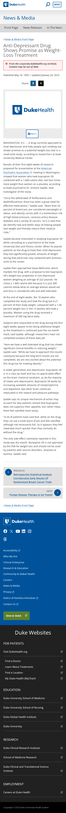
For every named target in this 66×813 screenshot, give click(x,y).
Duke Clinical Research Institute (21, 748)
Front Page (11, 27)
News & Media (11, 585)
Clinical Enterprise (13, 562)
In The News (54, 27)
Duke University (12, 726)
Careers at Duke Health (16, 792)
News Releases (32, 27)
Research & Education (15, 568)
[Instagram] (30, 531)
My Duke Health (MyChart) (20, 678)
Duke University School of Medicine (24, 698)
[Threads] (6, 539)
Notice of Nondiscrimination (19, 598)
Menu (57, 4)
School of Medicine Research (20, 757)
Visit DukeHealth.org (15, 651)
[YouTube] (18, 531)
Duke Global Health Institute (19, 717)
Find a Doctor (13, 661)
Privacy (7, 591)
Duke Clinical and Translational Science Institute (26, 768)
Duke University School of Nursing (23, 707)
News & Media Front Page (19, 39)
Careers (7, 579)
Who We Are (10, 556)
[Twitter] (12, 531)
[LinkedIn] (24, 531)
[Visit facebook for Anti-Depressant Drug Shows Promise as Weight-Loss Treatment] (33, 83)
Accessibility (10, 550)
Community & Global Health (19, 574)
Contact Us (9, 604)
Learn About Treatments (19, 666)
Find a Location (14, 672)
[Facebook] (6, 531)
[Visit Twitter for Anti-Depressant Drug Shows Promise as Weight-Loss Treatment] (41, 83)
